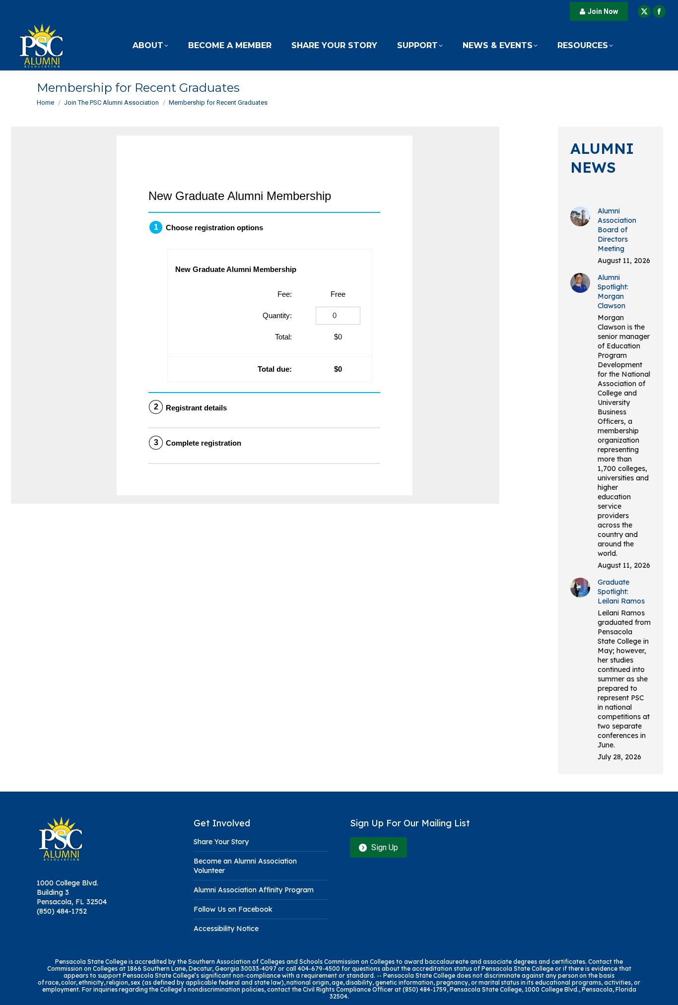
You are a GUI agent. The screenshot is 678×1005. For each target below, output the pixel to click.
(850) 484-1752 (62, 911)
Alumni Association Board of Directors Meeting (617, 229)
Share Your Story (221, 841)
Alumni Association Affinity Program (254, 889)
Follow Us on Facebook (233, 909)
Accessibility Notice (226, 928)
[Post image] (580, 216)
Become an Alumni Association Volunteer (245, 866)
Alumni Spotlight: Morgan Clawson (613, 291)
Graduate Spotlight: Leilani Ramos (621, 591)
